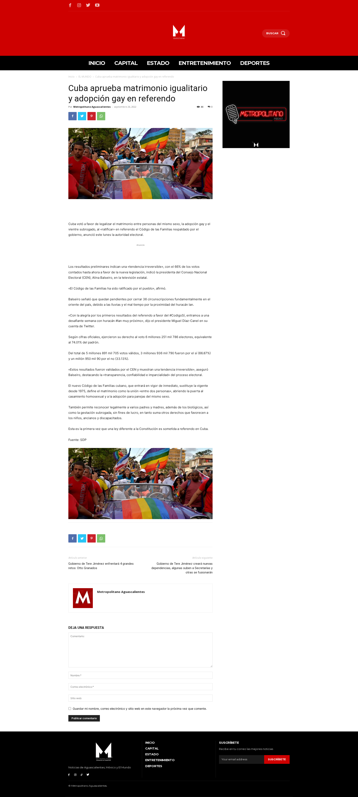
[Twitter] (88, 5)
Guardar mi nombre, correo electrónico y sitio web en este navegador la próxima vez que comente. (140, 708)
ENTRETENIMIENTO (160, 760)
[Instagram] (79, 5)
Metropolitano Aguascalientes (92, 106)
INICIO (150, 743)
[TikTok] (82, 774)
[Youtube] (97, 5)
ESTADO (151, 754)
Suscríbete (277, 759)
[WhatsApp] (101, 116)
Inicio (71, 76)
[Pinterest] (91, 116)
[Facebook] (70, 5)
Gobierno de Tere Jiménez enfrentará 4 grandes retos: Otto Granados (101, 566)
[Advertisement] (140, 210)
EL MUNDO (85, 76)
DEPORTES (153, 766)
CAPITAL (152, 748)
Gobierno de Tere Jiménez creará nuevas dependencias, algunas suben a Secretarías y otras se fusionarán (182, 568)
